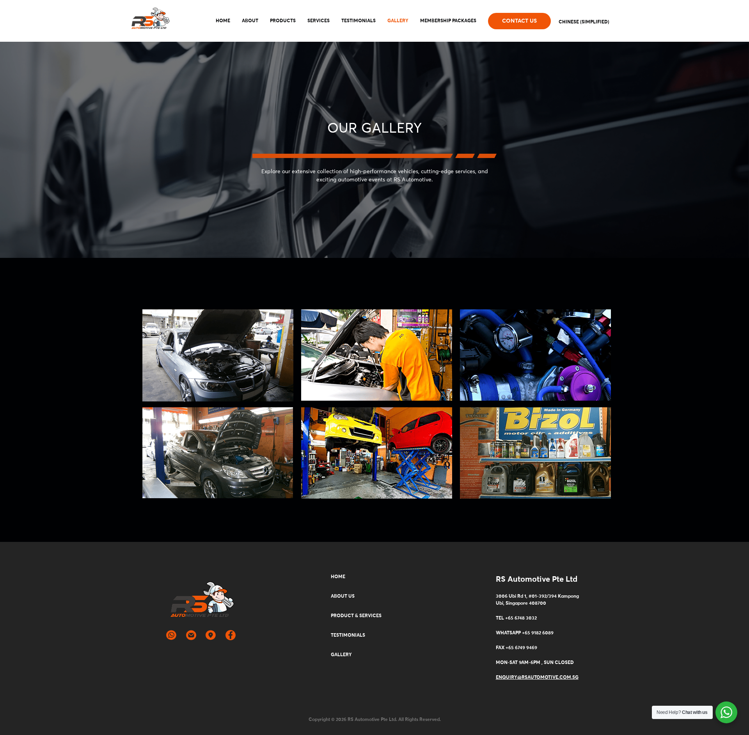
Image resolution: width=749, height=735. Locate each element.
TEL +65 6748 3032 (516, 618)
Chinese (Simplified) (584, 22)
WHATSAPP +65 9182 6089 (525, 633)
